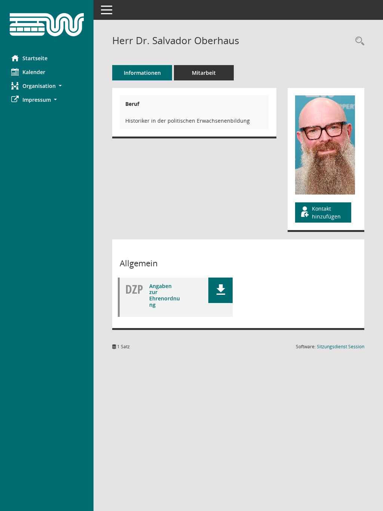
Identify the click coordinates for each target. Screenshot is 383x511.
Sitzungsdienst (340, 346)
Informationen (142, 72)
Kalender (33, 72)
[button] (47, 86)
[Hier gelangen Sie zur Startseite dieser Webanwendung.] (47, 24)
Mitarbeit (204, 72)
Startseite (35, 58)
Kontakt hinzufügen (326, 212)
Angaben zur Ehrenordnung (164, 295)
